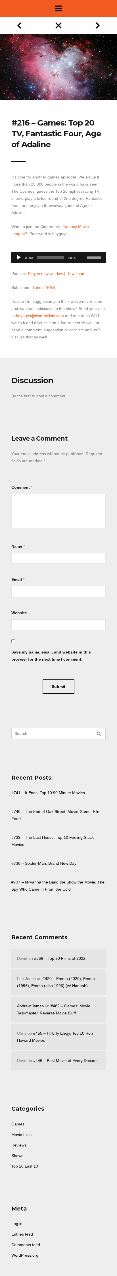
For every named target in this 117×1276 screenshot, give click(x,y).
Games (17, 1124)
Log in (16, 1223)
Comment (20, 487)
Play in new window (45, 273)
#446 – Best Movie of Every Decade (65, 1060)
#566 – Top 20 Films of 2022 (59, 958)
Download (75, 273)
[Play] (19, 257)
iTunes (37, 287)
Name (16, 546)
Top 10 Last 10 (24, 1166)
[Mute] (82, 249)
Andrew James (30, 1006)
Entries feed (22, 1234)
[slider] (95, 257)
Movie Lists (21, 1134)
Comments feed (25, 1244)
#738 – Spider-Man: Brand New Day (43, 863)
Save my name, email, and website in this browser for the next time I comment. (51, 655)
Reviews (18, 1145)
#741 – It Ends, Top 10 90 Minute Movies (48, 792)
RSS (51, 287)
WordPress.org (24, 1255)
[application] (58, 256)
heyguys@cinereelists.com (40, 315)
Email (16, 579)
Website (19, 613)
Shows (17, 1155)
